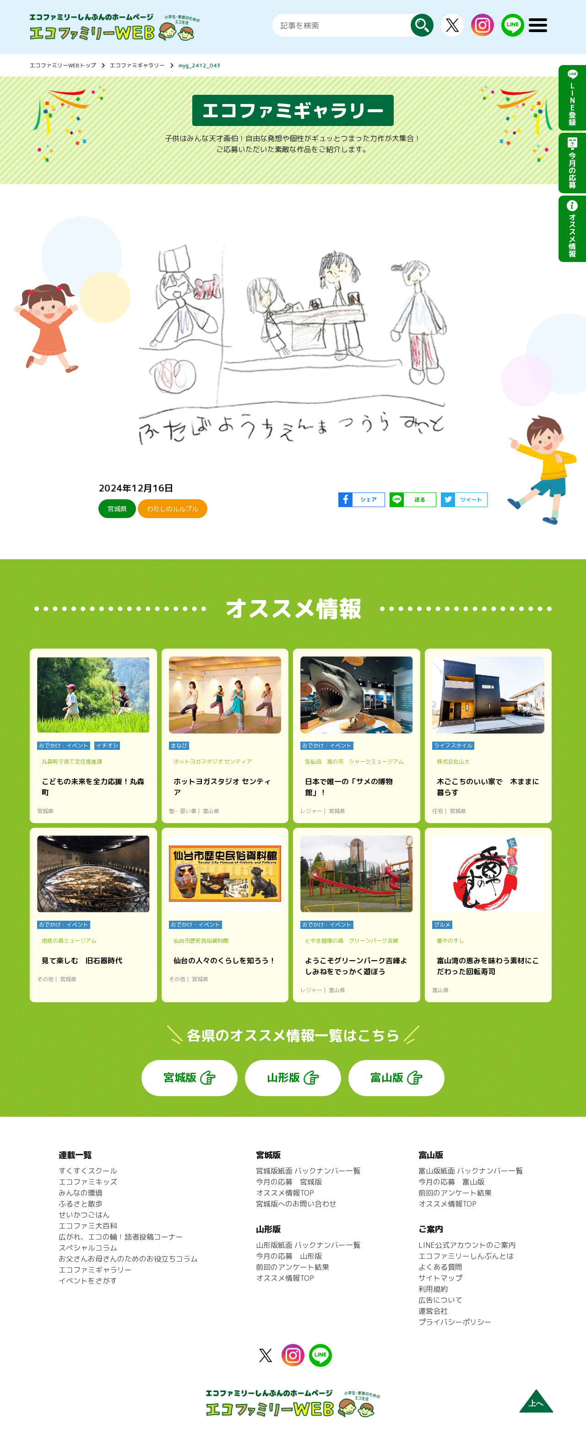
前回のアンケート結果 (292, 1267)
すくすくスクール (88, 1171)
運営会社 (433, 1311)
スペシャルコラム (88, 1248)
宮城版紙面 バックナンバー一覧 (308, 1171)
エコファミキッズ (88, 1182)
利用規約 (433, 1289)
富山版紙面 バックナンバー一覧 (470, 1171)
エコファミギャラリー (137, 65)
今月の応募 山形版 (289, 1256)
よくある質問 (440, 1267)
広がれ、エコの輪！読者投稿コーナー (121, 1237)
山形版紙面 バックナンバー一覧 (308, 1245)
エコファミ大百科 (88, 1226)
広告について (440, 1300)
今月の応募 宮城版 (289, 1182)
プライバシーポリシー (455, 1322)
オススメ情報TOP (285, 1193)
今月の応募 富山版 (451, 1182)
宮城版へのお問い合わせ (296, 1204)
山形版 (283, 1077)
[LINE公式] (512, 31)
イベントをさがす (88, 1281)
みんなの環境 (81, 1193)
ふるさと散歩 (81, 1204)
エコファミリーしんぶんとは (466, 1256)
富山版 (386, 1077)
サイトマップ (440, 1278)
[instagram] (482, 31)
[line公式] (320, 1361)
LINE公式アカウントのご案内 (466, 1245)
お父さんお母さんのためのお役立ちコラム (128, 1259)
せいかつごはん (84, 1215)
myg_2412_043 (200, 65)
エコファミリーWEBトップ (63, 65)
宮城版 (179, 1077)
